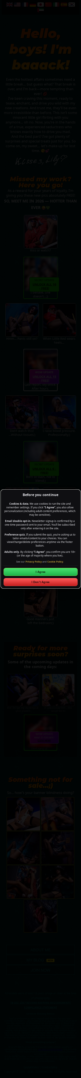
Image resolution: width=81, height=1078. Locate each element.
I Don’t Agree (41, 582)
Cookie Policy (55, 561)
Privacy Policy (33, 561)
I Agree (40, 572)
